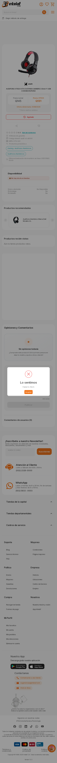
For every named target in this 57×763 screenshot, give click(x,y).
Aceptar (28, 392)
